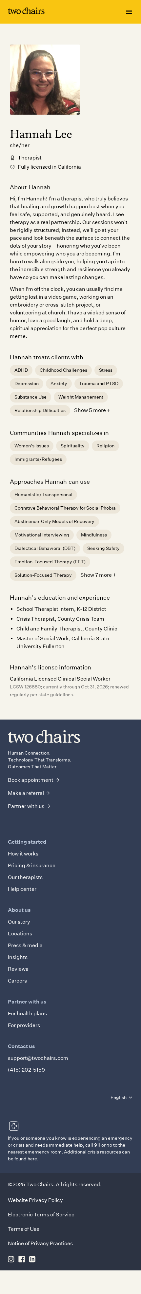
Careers (17, 981)
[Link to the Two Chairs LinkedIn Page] (32, 1259)
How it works (23, 854)
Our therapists (25, 877)
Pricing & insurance (31, 865)
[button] (122, 1097)
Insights (18, 957)
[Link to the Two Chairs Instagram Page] (11, 1259)
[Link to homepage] (26, 12)
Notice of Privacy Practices (40, 1243)
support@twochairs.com (38, 1058)
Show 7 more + (98, 575)
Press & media (25, 945)
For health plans (27, 1013)
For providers (24, 1025)
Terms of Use (23, 1229)
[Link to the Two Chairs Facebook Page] (21, 1259)
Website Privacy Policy (35, 1200)
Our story (19, 922)
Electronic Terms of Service (41, 1214)
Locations (20, 933)
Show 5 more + (92, 410)
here (32, 1159)
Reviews (18, 969)
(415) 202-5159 (26, 1070)
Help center (22, 889)
